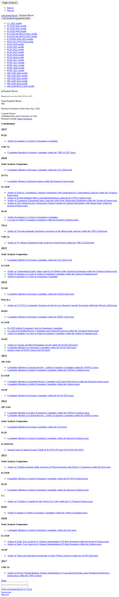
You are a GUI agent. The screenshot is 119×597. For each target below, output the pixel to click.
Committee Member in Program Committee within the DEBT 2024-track (40, 317)
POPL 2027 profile (15, 70)
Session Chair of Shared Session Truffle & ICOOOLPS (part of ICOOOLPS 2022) (45, 450)
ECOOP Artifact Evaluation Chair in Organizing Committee (34, 328)
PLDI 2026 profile (15, 57)
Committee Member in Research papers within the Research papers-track (40, 181)
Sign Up (5, 594)
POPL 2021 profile (15, 65)
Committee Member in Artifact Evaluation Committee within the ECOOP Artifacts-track (47, 478)
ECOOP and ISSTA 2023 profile (22, 36)
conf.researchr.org (9, 15)
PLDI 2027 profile (15, 60)
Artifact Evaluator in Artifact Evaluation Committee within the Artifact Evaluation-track (47, 512)
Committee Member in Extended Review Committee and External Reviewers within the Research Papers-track (58, 381)
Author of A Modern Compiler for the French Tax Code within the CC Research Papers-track (50, 501)
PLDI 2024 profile (15, 55)
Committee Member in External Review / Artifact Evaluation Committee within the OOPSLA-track (52, 367)
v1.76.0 (27, 589)
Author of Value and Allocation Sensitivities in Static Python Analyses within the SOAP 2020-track (52, 555)
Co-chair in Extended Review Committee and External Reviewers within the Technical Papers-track (53, 331)
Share (3, 580)
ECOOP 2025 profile (16, 28)
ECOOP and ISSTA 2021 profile (22, 34)
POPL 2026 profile (15, 68)
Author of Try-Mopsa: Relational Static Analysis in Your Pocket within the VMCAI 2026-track (50, 242)
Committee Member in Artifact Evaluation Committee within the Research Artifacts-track (48, 438)
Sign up (10, 10)
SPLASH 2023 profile (17, 81)
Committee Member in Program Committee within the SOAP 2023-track (40, 395)
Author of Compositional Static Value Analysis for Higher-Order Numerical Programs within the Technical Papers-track (62, 271)
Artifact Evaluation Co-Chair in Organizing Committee (32, 141)
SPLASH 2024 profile (17, 83)
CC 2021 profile (14, 23)
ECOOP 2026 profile (16, 31)
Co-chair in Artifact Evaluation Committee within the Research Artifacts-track (42, 220)
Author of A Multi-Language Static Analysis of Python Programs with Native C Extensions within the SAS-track (59, 467)
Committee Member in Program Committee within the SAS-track (37, 427)
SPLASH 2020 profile (17, 73)
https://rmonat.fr (24, 119)
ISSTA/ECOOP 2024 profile (20, 41)
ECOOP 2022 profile (16, 26)
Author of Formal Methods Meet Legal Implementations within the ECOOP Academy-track (49, 198)
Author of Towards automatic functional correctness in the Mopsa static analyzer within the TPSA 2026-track (57, 231)
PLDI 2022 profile (15, 49)
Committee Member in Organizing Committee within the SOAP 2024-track (41, 347)
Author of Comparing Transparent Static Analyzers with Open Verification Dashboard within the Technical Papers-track (62, 200)
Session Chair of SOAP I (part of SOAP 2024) (28, 350)
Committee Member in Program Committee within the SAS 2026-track (39, 170)
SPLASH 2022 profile (17, 78)
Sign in (10, 8)
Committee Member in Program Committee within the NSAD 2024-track (40, 294)
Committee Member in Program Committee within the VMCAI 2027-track (41, 152)
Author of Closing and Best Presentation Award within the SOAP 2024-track (42, 345)
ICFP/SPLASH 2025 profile (20, 39)
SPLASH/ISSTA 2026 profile (20, 86)
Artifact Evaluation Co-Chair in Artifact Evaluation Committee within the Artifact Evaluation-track (52, 274)
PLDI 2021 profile (15, 47)
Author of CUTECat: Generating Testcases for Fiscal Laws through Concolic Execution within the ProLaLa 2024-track (62, 305)
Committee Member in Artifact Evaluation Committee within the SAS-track (41, 530)
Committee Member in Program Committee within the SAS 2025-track (39, 260)
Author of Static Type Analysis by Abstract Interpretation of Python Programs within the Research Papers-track (58, 541)
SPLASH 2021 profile (17, 75)
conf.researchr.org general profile (16, 18)
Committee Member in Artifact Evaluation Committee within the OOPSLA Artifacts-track (48, 370)
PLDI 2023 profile (15, 52)
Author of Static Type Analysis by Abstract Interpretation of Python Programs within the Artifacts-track (54, 544)
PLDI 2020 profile (15, 44)
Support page (6, 592)
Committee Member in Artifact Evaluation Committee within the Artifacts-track (43, 384)
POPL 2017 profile (15, 62)
